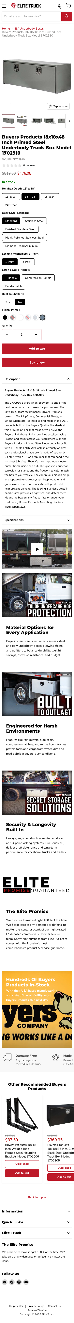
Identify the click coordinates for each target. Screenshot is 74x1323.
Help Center (16, 1306)
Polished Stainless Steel (20, 229)
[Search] (66, 16)
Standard (11, 220)
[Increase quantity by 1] (36, 334)
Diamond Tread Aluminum (21, 245)
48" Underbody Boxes (29, 28)
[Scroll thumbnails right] (68, 121)
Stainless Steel (34, 220)
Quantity (7, 325)
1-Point (9, 261)
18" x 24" (50, 196)
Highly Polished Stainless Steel (24, 237)
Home (6, 28)
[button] (37, 379)
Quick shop (22, 1164)
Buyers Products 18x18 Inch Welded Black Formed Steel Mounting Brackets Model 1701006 (22, 1150)
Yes (7, 302)
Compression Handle (38, 277)
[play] (37, 549)
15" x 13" (11, 196)
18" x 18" (30, 196)
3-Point (26, 261)
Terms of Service (37, 1310)
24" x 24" (11, 205)
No (20, 302)
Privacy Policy (36, 1306)
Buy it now (37, 362)
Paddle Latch (13, 286)
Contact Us (54, 1306)
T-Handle (11, 277)
